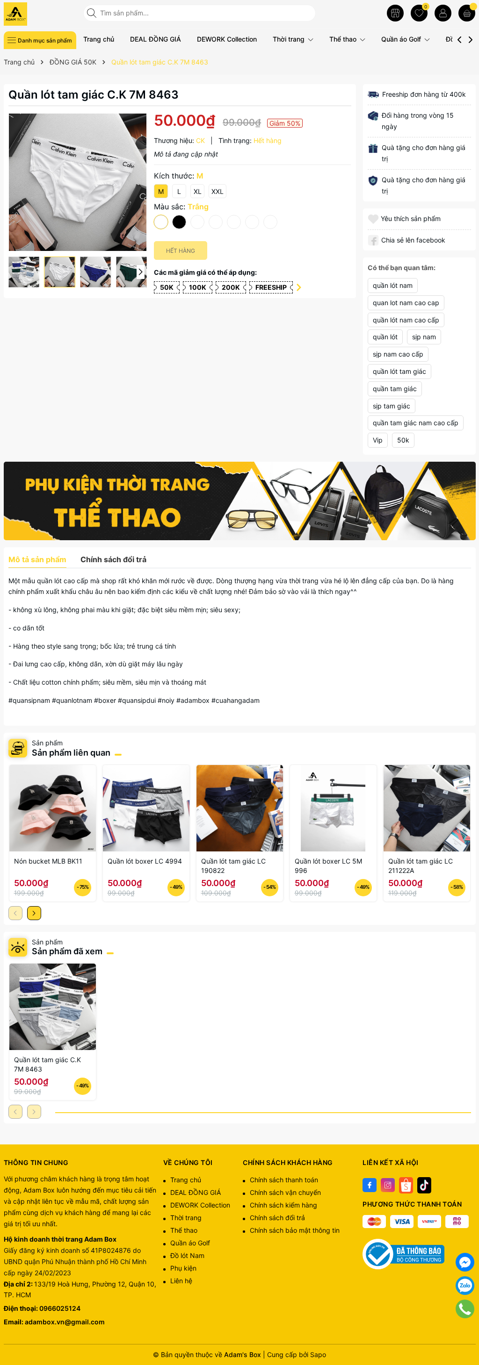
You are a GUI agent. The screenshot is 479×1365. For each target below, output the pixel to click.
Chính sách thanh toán (284, 1180)
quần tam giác (395, 389)
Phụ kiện (183, 1268)
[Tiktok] (424, 1185)
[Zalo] (465, 1285)
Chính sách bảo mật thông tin (295, 1230)
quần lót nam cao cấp (406, 320)
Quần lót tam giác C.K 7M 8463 (47, 1064)
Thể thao (343, 39)
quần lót (385, 337)
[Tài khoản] (443, 13)
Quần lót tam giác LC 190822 (233, 865)
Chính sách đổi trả (277, 1218)
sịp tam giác (391, 406)
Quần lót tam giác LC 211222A (420, 865)
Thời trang (289, 39)
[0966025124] (465, 1309)
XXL (217, 191)
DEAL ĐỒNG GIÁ (155, 39)
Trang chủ (98, 39)
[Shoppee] (406, 1185)
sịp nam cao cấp (398, 354)
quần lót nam (393, 285)
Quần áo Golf (402, 39)
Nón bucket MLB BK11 (48, 861)
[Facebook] (370, 1185)
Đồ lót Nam (187, 1255)
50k (403, 440)
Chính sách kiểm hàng (283, 1205)
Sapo (318, 1354)
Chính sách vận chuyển (285, 1192)
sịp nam (424, 337)
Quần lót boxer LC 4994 (145, 861)
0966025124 (59, 1308)
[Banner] (240, 501)
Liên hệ (181, 1281)
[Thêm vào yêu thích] (374, 218)
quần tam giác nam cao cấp (415, 423)
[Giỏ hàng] (466, 13)
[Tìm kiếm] (92, 13)
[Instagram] (388, 1185)
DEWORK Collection (227, 39)
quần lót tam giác (399, 371)
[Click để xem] (77, 182)
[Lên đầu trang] (465, 1332)
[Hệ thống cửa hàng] (395, 13)
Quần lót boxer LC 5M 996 (328, 865)
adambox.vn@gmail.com (65, 1322)
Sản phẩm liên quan (71, 753)
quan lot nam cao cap (406, 303)
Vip (378, 440)
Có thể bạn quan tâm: (401, 268)
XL (198, 191)
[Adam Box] (40, 14)
